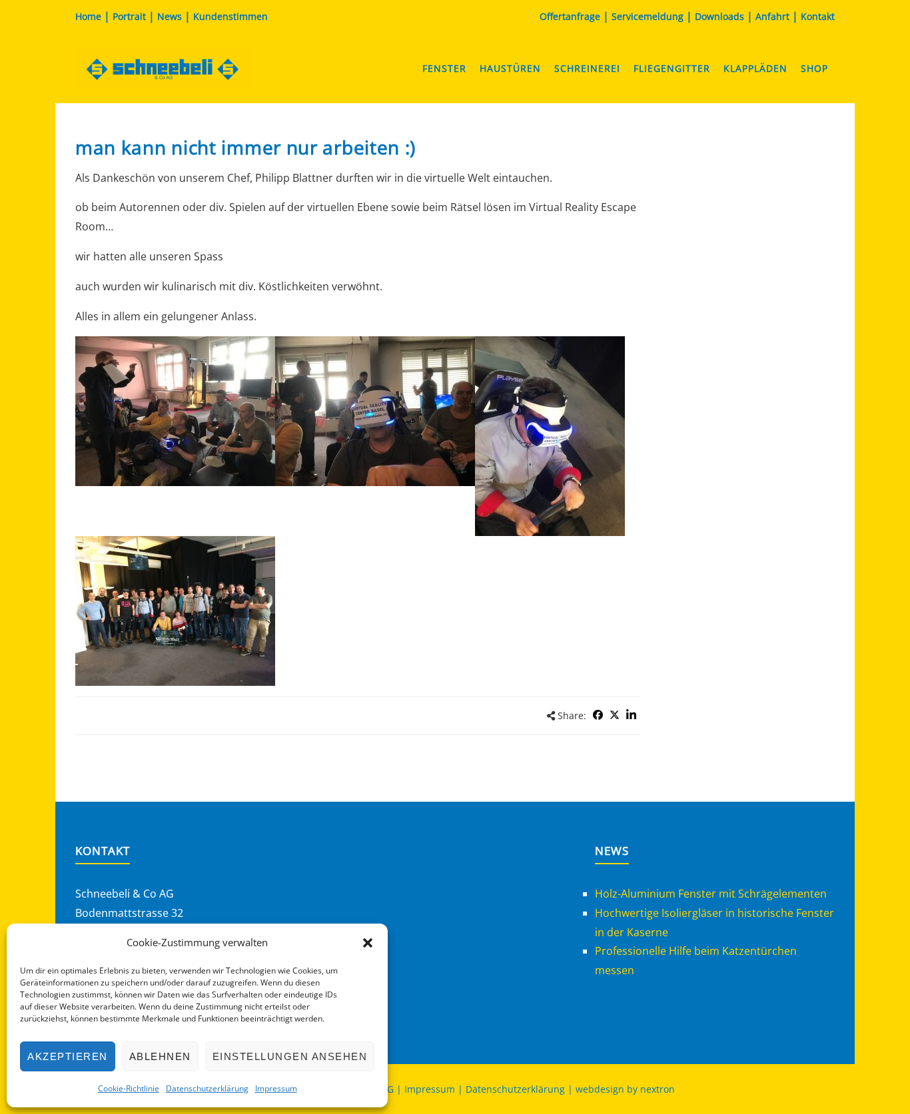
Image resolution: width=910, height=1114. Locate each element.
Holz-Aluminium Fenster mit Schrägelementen (711, 893)
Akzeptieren (67, 1056)
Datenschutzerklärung (207, 1088)
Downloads (719, 16)
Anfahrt (772, 16)
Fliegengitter (672, 68)
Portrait (129, 16)
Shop (814, 68)
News (169, 16)
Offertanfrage (570, 16)
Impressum (276, 1088)
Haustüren (510, 68)
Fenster (444, 68)
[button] (367, 943)
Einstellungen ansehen (290, 1056)
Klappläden (755, 68)
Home (88, 16)
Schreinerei (587, 68)
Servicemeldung (647, 16)
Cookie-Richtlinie (128, 1088)
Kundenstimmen (230, 16)
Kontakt (818, 16)
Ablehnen (160, 1056)
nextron (657, 1089)
